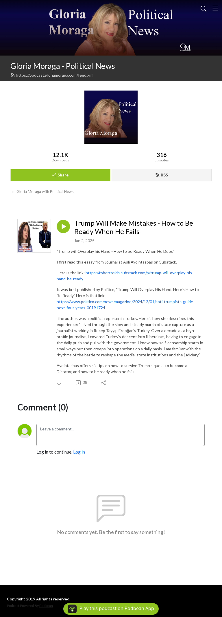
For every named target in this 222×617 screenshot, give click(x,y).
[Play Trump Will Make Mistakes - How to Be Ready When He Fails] (63, 226)
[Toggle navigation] (215, 8)
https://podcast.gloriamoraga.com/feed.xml (54, 75)
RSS (164, 174)
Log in (79, 451)
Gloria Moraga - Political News (62, 66)
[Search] (203, 8)
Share (63, 174)
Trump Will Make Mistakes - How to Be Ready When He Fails (133, 227)
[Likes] (59, 383)
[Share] (104, 383)
